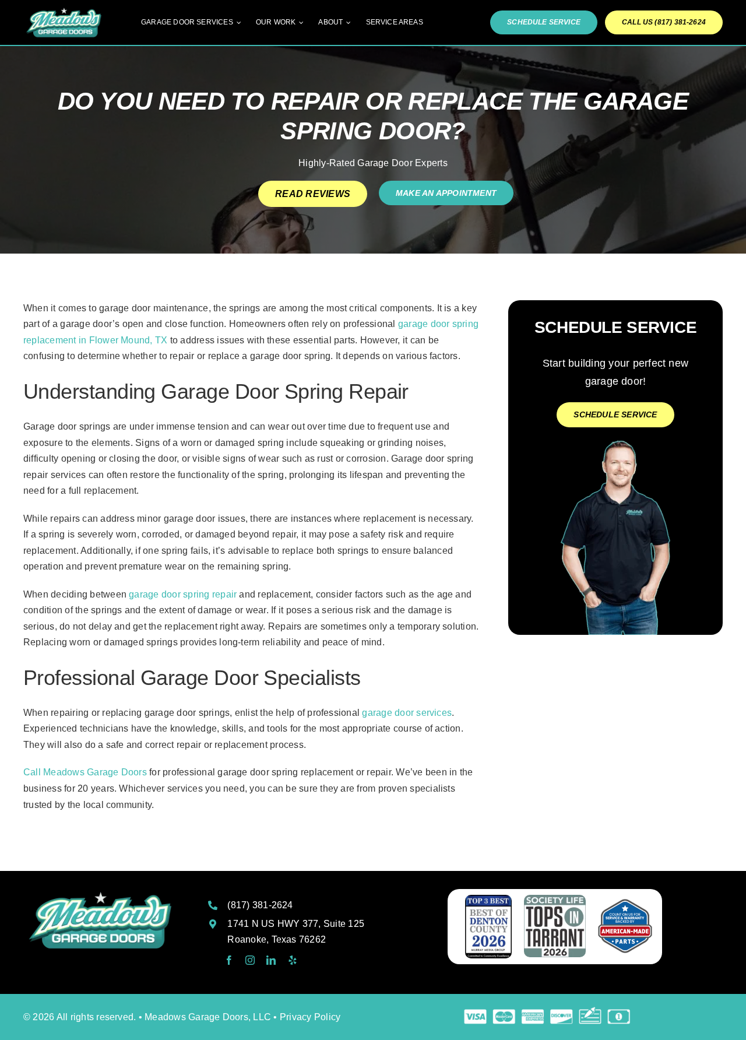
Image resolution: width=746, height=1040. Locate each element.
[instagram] (250, 960)
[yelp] (292, 960)
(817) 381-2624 (260, 905)
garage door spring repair (183, 594)
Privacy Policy (310, 1017)
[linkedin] (271, 960)
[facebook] (229, 960)
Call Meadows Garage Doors (85, 772)
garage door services (407, 713)
